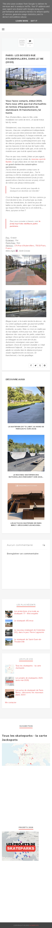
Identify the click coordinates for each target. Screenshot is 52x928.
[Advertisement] (26, 795)
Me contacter (10, 702)
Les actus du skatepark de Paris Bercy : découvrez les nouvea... (25, 524)
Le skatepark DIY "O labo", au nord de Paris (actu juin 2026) (26, 428)
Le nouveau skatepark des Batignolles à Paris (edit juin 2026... (26, 476)
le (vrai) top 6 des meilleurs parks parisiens (25, 223)
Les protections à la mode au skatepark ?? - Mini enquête (26, 612)
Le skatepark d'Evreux (23, 621)
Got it (34, 21)
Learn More (22, 21)
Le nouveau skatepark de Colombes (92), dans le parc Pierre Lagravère (29, 631)
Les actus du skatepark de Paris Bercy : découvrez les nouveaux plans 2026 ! (29, 692)
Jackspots (33, 925)
